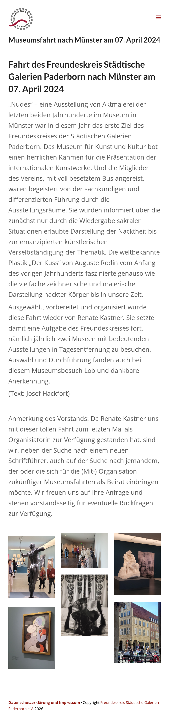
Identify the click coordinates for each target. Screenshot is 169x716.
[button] (158, 17)
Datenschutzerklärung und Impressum (44, 702)
